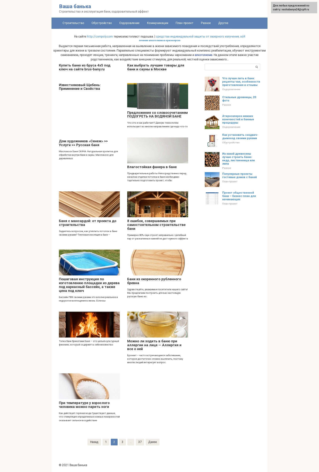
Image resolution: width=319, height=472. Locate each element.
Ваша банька (75, 6)
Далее (152, 442)
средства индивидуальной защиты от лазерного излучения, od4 (200, 36)
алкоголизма (203, 55)
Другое (223, 23)
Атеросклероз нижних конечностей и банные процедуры (238, 119)
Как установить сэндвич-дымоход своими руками (240, 136)
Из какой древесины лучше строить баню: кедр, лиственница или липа (238, 158)
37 (140, 442)
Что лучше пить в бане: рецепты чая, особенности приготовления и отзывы (241, 82)
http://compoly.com (100, 36)
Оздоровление (129, 23)
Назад (94, 442)
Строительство (73, 23)
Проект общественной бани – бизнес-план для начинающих (239, 196)
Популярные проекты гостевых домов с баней (239, 175)
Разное (206, 23)
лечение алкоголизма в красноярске (159, 40)
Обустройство (102, 23)
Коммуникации (157, 23)
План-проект (184, 23)
